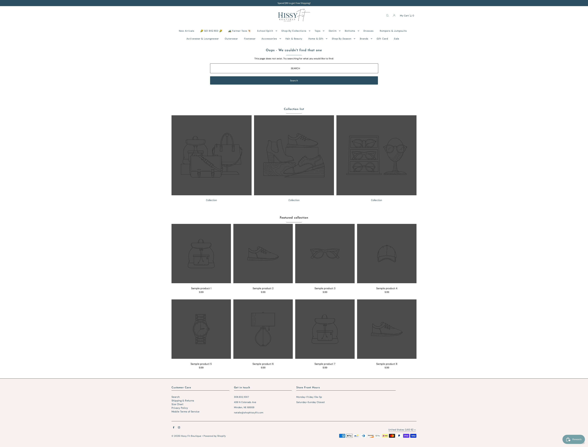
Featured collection (294, 217)
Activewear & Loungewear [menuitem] (203, 38)
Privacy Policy (180, 408)
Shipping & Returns (183, 400)
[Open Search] (387, 15)
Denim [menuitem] (333, 30)
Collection (211, 200)
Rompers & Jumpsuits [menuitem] (393, 30)
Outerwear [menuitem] (231, 38)
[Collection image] (212, 194)
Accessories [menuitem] (269, 38)
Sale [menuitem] (396, 38)
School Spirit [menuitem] (265, 30)
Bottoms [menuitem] (350, 30)
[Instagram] (179, 428)
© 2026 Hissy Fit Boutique (186, 436)
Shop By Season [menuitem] (342, 38)
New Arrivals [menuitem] (186, 30)
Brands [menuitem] (364, 38)
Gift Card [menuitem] (382, 38)
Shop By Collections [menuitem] (293, 30)
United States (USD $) (400, 430)
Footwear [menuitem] (250, 38)
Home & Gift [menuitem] (315, 38)
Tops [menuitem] (317, 30)
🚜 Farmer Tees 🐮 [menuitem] (239, 30)
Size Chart (177, 404)
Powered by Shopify (215, 436)
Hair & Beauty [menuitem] (293, 38)
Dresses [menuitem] (369, 30)
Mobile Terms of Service (186, 411)
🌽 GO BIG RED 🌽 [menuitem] (211, 30)
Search (176, 397)
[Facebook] (173, 428)
